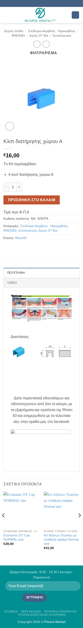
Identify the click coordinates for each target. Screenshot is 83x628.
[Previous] (3, 524)
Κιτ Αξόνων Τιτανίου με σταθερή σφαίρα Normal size (61, 539)
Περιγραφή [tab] (16, 273)
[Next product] (36, 44)
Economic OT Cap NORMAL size (16, 537)
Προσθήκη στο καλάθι (31, 200)
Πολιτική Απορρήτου (60, 611)
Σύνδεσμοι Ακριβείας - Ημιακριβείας (51, 31)
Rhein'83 (21, 238)
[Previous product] (46, 44)
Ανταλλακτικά (62, 35)
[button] (6, 15)
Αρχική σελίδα (13, 31)
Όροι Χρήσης (31, 611)
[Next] (79, 524)
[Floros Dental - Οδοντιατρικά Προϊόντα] (40, 15)
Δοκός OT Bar (38, 35)
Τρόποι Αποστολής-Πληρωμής (42, 614)
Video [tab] (12, 282)
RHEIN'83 (18, 35)
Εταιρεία (11, 611)
